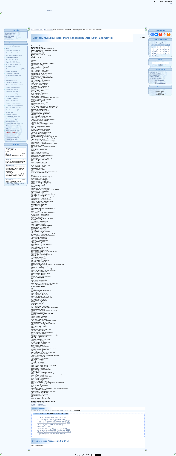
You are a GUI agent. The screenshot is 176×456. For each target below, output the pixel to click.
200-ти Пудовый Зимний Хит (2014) (50, 425)
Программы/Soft (11, 137)
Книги (7, 128)
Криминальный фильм (13, 82)
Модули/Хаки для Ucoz (13, 130)
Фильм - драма (10, 71)
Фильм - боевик (10, 53)
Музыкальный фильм (12, 96)
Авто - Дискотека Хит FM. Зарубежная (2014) (53, 430)
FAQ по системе (154, 76)
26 (163, 53)
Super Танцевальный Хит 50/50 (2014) (51, 434)
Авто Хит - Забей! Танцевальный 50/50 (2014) (53, 423)
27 (166, 53)
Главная (49, 10)
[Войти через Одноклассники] (168, 34)
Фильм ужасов (10, 121)
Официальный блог (155, 73)
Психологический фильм (13, 105)
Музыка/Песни (10, 132)
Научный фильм (11, 98)
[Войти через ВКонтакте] (156, 34)
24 (157, 53)
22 (152, 53)
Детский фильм (10, 66)
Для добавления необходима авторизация (15, 183)
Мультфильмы (10, 94)
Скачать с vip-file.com (37, 402)
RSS (171, 3)
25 (160, 53)
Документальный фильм (13, 69)
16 (155, 51)
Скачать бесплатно (37, 29)
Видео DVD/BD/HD (11, 62)
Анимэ (8, 48)
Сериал (8, 112)
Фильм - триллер (11, 119)
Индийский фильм (11, 73)
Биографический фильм (13, 55)
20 (166, 51)
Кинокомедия (10, 80)
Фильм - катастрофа (12, 78)
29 (152, 55)
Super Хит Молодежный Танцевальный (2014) (53, 421)
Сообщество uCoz (154, 75)
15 (152, 51)
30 (155, 55)
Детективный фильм (12, 64)
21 (168, 51)
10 (157, 49)
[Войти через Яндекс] (160, 34)
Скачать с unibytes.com (38, 405)
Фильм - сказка (10, 114)
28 (168, 53)
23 (155, 53)
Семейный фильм (11, 110)
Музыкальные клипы (12, 135)
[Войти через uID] (152, 34)
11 (160, 49)
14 (168, 49)
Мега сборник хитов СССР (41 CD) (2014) (52, 428)
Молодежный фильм (12, 91)
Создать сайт (153, 72)
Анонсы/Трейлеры (11, 46)
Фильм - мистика (11, 89)
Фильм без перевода (12, 50)
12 (163, 49)
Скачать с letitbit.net (37, 404)
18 (160, 51)
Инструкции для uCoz (155, 78)
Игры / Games (10, 139)
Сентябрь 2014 (160, 43)
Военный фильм (11, 59)
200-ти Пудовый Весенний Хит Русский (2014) (54, 432)
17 (157, 51)
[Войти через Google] (164, 34)
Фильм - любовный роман (14, 84)
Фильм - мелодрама (12, 87)
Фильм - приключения (12, 103)
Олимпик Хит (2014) (44, 426)
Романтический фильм (13, 107)
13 (166, 49)
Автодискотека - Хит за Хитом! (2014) (51, 419)
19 (163, 51)
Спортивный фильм (12, 116)
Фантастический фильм (13, 123)
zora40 (61, 410)
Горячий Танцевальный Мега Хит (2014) (51, 417)
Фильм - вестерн (11, 57)
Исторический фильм (12, 75)
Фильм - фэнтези (11, 126)
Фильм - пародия (11, 100)
